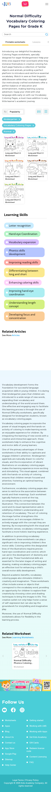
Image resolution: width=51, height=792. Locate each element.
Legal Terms (18, 780)
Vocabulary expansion (22, 242)
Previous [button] (3, 656)
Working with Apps (38, 731)
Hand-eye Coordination (23, 234)
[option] (25, 656)
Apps (7, 725)
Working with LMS (38, 725)
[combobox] (15, 112)
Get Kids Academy (38, 737)
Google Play (10, 753)
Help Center (10, 765)
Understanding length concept (22, 304)
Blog (7, 731)
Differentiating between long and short (23, 272)
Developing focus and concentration (22, 316)
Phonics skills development (17, 252)
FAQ (31, 762)
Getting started (36, 720)
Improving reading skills (23, 262)
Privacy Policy (32, 780)
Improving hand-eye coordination (21, 292)
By (5, 111)
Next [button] (46, 656)
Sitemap (9, 759)
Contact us (10, 742)
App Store (9, 748)
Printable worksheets (15, 42)
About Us (9, 737)
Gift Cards (34, 742)
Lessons (36, 42)
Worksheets (10, 720)
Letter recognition (20, 225)
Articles (16, 335)
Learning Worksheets (23, 637)
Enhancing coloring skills (24, 282)
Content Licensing (38, 756)
